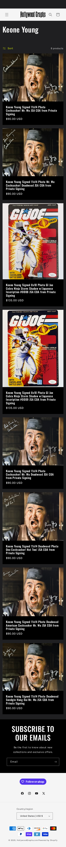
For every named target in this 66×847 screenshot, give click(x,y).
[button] (6, 14)
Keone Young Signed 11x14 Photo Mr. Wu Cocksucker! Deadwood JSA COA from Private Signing (30, 185)
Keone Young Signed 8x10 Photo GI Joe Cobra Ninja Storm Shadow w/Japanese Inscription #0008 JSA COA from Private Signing (31, 290)
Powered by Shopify (48, 840)
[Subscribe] (55, 762)
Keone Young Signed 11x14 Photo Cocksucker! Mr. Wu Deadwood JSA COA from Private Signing (30, 474)
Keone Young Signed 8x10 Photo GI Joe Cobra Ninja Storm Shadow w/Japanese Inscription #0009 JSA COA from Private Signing (31, 398)
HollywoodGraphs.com (27, 840)
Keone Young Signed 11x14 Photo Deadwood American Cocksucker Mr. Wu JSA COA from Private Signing (32, 625)
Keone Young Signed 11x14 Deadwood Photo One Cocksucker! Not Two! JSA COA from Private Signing (32, 550)
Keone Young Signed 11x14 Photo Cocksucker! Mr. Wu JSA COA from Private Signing (31, 110)
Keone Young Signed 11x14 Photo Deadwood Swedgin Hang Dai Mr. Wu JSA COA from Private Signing (32, 700)
